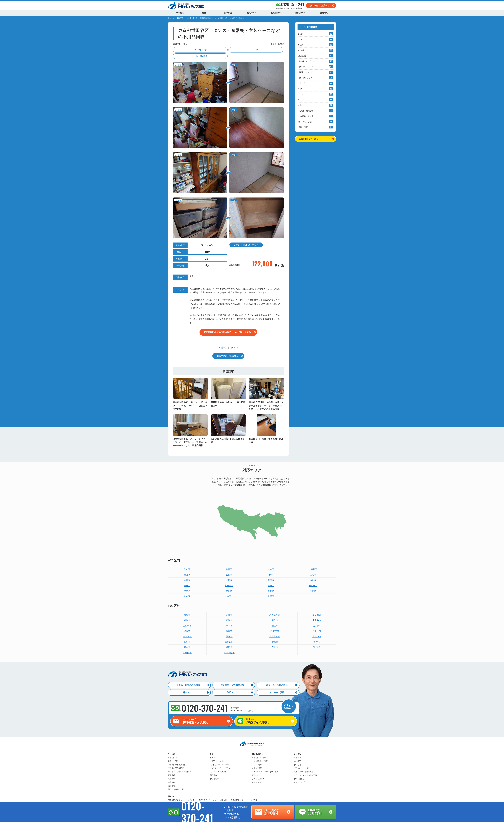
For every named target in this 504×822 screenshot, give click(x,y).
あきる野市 (274, 614)
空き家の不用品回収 (176, 768)
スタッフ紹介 (257, 768)
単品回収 (314, 55)
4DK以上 (315, 50)
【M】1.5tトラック (315, 72)
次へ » (234, 347)
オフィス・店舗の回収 (277, 685)
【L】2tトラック (200, 50)
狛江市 (275, 625)
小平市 (229, 625)
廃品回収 (171, 782)
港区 (229, 596)
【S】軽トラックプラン (219, 764)
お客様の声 (214, 778)
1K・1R (315, 83)
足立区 (187, 569)
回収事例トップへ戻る (308, 139)
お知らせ (297, 764)
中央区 (187, 590)
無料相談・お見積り (320, 5)
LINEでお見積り (315, 812)
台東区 (271, 585)
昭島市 (229, 614)
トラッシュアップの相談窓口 (305, 775)
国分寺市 (187, 625)
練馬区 (313, 590)
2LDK (315, 33)
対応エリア (232, 692)
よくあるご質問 (277, 692)
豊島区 (229, 590)
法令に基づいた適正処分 (303, 771)
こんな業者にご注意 (260, 761)
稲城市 (187, 620)
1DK (315, 88)
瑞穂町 (316, 647)
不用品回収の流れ (259, 757)
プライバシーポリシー (303, 768)
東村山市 (316, 636)
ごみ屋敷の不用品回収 (177, 764)
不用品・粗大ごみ (200, 56)
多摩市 (187, 631)
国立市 (275, 620)
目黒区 (271, 596)
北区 (271, 574)
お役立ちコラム (258, 782)
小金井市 (316, 620)
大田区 (187, 574)
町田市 (229, 647)
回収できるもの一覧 (176, 789)
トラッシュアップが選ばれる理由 (265, 771)
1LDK (315, 94)
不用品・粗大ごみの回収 (188, 685)
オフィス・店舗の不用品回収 (179, 771)
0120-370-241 (292, 4)
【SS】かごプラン (315, 61)
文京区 (187, 596)
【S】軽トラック (315, 66)
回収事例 (213, 775)
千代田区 (313, 585)
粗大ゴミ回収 (173, 761)
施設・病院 (314, 127)
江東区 (313, 574)
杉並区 (313, 580)
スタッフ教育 (257, 764)
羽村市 (229, 636)
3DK (315, 39)
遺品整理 (171, 785)
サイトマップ (299, 782)
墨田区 (187, 585)
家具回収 (171, 775)
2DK (315, 105)
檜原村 (275, 641)
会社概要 (297, 761)
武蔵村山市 (229, 652)
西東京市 (274, 631)
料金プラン (188, 692)
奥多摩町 (316, 614)
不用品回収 (172, 757)
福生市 (316, 641)
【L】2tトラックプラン (219, 771)
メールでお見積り (271, 812)
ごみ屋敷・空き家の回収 (232, 685)
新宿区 (271, 580)
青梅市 (187, 614)
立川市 (316, 625)
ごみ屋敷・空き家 (314, 116)
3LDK (256, 50)
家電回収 (171, 778)
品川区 (187, 580)
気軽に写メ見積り (258, 721)
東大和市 (187, 636)
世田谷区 (229, 585)
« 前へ (222, 347)
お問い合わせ (299, 778)
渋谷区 (229, 580)
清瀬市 (229, 620)
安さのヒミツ (257, 775)
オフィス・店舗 (315, 121)
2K (315, 99)
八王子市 (316, 631)
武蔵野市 (187, 652)
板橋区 (271, 569)
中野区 (271, 590)
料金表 (212, 757)
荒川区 (229, 569)
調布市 (229, 631)
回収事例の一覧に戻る (227, 356)
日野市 (187, 641)
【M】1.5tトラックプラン (220, 768)
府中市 (187, 647)
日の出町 (229, 641)
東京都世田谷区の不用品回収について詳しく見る (227, 332)
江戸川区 (313, 569)
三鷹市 (275, 647)
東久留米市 (274, 636)
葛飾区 (229, 574)
